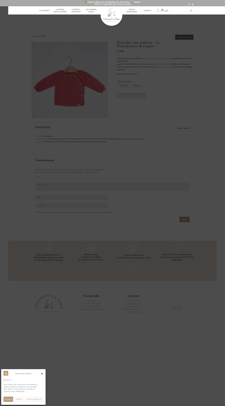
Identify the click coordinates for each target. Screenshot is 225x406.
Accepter (8, 399)
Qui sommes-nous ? (91, 11)
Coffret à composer (76, 11)
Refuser (19, 399)
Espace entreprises (132, 11)
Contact (148, 11)
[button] (42, 374)
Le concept (44, 11)
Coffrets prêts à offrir (60, 11)
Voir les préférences (34, 399)
